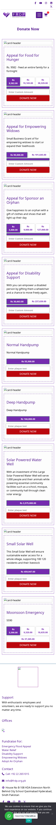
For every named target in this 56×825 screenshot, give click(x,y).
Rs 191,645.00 (39, 154)
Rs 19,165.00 (28, 81)
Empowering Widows (14, 757)
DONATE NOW (28, 98)
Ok (28, 820)
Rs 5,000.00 (13, 228)
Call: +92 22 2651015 (17, 774)
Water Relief (9, 750)
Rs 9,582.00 (13, 81)
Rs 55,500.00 (28, 361)
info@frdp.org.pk (16, 780)
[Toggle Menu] (39, 14)
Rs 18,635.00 (43, 631)
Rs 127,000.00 (42, 228)
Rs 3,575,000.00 (28, 503)
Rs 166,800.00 (28, 419)
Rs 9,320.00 (28, 631)
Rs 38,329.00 (43, 81)
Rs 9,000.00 (28, 228)
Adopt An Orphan (12, 761)
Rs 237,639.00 (39, 301)
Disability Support (12, 753)
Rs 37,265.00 (28, 639)
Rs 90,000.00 (16, 154)
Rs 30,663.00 (16, 301)
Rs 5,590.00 (13, 631)
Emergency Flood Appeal (16, 746)
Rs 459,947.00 (28, 571)
